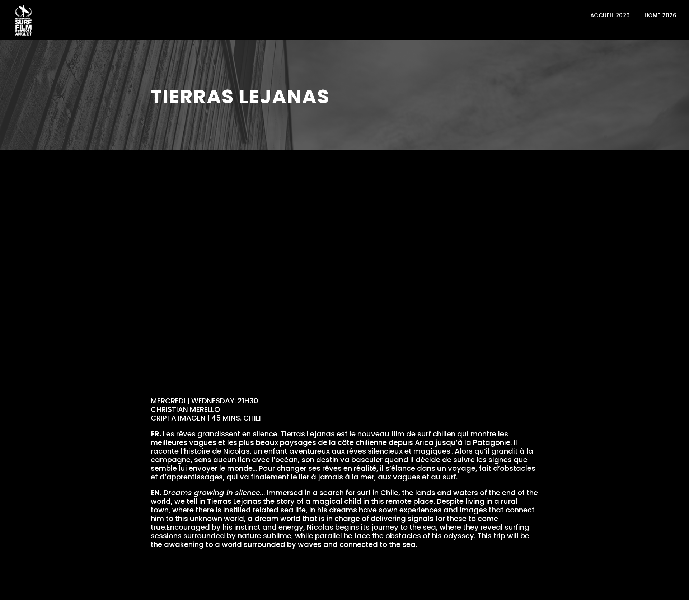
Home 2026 (661, 15)
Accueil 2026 (610, 15)
